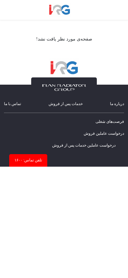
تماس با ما (12, 103)
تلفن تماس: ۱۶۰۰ (28, 160)
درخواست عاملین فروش (104, 133)
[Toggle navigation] (117, 9)
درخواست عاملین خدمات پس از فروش (84, 145)
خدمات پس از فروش (66, 103)
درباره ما (117, 103)
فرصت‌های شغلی (110, 121)
